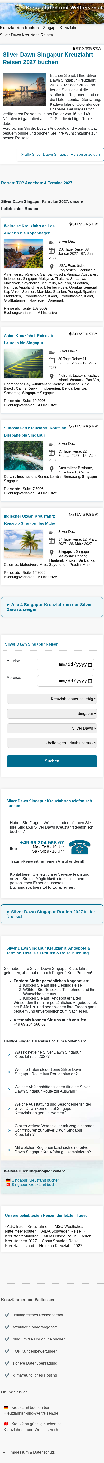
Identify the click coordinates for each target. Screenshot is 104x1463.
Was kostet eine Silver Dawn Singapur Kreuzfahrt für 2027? (48, 1054)
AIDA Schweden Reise (61, 1231)
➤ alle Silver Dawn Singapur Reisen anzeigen (60, 154)
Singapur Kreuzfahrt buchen (36, 1180)
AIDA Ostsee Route (60, 1236)
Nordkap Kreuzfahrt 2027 (60, 1246)
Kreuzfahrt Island (19, 1246)
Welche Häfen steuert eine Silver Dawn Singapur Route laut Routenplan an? (48, 1072)
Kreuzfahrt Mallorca (21, 1236)
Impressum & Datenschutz (32, 1452)
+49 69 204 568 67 (30, 1024)
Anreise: (15, 661)
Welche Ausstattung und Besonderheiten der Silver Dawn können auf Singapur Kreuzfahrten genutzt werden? (53, 1108)
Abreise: (15, 677)
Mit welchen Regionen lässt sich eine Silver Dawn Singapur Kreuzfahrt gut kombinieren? (53, 1150)
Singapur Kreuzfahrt (60, 28)
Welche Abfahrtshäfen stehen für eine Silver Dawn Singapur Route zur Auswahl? (52, 1089)
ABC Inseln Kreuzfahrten (29, 1226)
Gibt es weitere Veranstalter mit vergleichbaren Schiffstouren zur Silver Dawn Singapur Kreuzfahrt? (55, 1130)
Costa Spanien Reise (60, 1241)
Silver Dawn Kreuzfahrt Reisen (26, 35)
